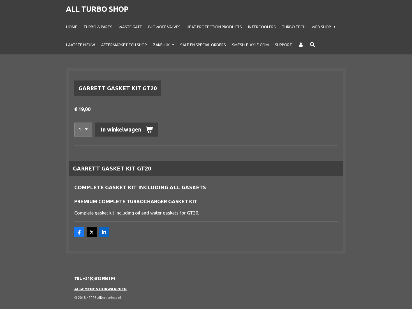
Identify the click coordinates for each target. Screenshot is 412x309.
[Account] (301, 45)
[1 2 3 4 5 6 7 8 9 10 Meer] (83, 130)
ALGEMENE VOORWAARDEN (100, 289)
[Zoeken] (312, 45)
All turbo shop (97, 9)
